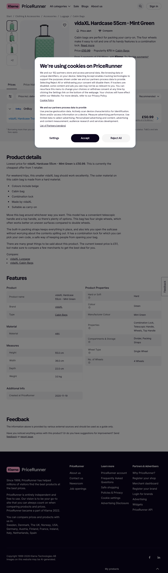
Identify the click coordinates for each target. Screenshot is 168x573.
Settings (54, 138)
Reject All (116, 138)
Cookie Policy (47, 100)
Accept (85, 138)
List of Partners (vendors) (53, 125)
